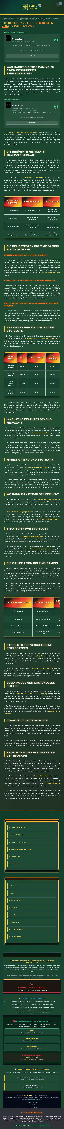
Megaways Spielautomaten (35, 177)
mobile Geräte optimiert (37, 467)
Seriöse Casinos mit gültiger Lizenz (19, 512)
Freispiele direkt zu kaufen (41, 433)
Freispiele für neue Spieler (49, 519)
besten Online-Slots (41, 776)
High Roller (41, 656)
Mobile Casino (16, 900)
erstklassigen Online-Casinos (49, 499)
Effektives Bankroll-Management (32, 536)
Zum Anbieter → (32, 55)
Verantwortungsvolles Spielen (21, 849)
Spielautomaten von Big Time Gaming (22, 132)
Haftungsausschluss (18, 827)
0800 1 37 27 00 (32, 1057)
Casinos (14, 886)
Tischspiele (15, 922)
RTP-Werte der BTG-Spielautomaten (41, 338)
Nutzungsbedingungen (19, 842)
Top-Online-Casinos (52, 783)
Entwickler (14, 907)
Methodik (32, 50)
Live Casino (15, 915)
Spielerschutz (40, 50)
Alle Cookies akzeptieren (22, 1125)
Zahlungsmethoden (17, 929)
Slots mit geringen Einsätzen (40, 549)
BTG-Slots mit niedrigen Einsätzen (43, 668)
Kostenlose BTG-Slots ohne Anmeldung (31, 694)
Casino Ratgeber (16, 936)
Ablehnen (41, 1125)
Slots (12, 893)
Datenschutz (15, 856)
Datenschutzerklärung (34, 1099)
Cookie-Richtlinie (17, 835)
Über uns (14, 864)
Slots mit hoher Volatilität (50, 272)
